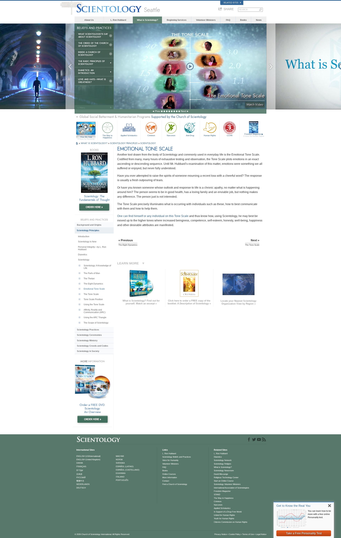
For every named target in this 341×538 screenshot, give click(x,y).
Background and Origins (89, 225)
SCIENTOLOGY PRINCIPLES (124, 143)
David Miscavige (221, 474)
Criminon (151, 135)
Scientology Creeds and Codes (92, 346)
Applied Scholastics (129, 135)
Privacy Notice (220, 534)
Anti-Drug (190, 135)
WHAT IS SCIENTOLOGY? (94, 143)
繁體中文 (80, 481)
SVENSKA (120, 463)
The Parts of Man (92, 273)
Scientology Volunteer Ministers (227, 484)
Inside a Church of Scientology (89, 54)
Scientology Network (223, 460)
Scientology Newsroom (224, 470)
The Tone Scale (91, 294)
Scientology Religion (222, 464)
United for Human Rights (224, 515)
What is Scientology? (147, 20)
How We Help (86, 137)
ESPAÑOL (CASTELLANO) (127, 470)
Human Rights (210, 135)
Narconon (171, 135)
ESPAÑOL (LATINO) (125, 466)
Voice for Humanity (170, 460)
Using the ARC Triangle (95, 317)
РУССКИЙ (81, 477)
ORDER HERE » (94, 207)
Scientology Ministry (87, 340)
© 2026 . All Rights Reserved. (102, 534)
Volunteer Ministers (206, 20)
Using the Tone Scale (94, 304)
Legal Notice (261, 534)
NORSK (119, 459)
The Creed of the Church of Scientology (93, 45)
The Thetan (89, 278)
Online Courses (169, 474)
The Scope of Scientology (96, 323)
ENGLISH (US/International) (88, 456)
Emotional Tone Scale (94, 289)
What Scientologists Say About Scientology (93, 35)
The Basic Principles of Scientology (91, 63)
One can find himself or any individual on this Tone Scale (152, 216)
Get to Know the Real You (293, 505)
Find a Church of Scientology (174, 484)
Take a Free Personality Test (304, 533)
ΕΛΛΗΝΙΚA (120, 473)
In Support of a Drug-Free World (228, 512)
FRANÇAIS (81, 466)
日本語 (79, 474)
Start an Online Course (224, 481)
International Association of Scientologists (231, 488)
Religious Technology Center (226, 477)
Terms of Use (248, 534)
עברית (79, 470)
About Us (89, 20)
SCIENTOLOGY (148, 143)
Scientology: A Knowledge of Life (97, 266)
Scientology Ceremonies (89, 335)
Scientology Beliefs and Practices (176, 457)
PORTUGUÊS (122, 480)
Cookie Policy (234, 534)
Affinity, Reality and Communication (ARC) (94, 311)
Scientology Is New (87, 241)
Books (243, 20)
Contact (165, 481)
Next (183, 111)
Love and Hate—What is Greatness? (92, 81)
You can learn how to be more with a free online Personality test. (319, 514)
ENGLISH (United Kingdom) (88, 459)
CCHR (229, 135)
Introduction (83, 236)
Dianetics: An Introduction (86, 72)
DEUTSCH (81, 488)
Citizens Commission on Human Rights (230, 522)
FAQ (228, 20)
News (259, 20)
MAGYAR (120, 456)
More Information (169, 477)
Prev (157, 111)
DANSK (79, 463)
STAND (217, 494)
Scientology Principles (88, 230)
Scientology (83, 260)
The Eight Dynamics (93, 283)
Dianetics (82, 254)
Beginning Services (176, 20)
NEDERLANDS (83, 484)
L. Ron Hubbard (118, 20)
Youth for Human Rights (224, 518)
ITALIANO (120, 477)
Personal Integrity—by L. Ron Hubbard (92, 248)
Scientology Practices (88, 329)
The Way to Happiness (107, 136)
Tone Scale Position (93, 299)
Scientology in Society (88, 351)
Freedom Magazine (253, 135)
